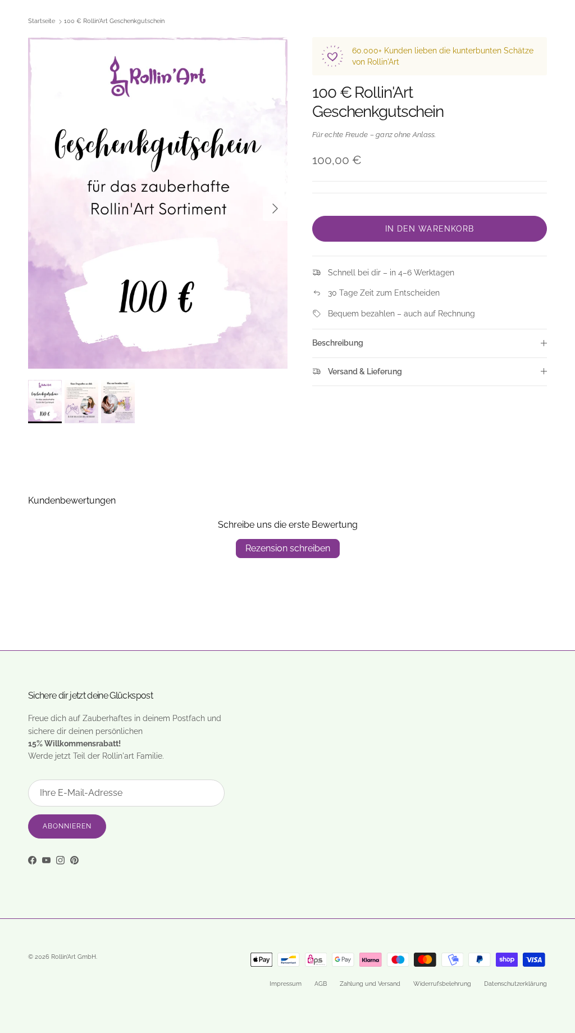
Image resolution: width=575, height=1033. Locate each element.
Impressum (286, 983)
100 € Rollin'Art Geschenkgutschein (114, 21)
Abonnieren (67, 826)
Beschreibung (337, 342)
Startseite (41, 21)
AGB (320, 983)
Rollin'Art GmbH (73, 956)
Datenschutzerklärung (515, 983)
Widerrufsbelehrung (442, 983)
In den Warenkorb (429, 228)
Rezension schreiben (287, 548)
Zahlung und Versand (370, 983)
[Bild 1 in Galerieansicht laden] (158, 203)
